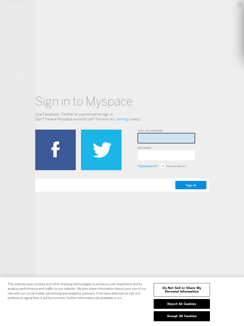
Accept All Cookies (182, 316)
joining (122, 118)
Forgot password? (148, 166)
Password (144, 148)
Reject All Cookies (181, 304)
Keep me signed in (176, 166)
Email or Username (150, 131)
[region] (122, 301)
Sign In (191, 185)
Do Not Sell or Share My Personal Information (182, 290)
